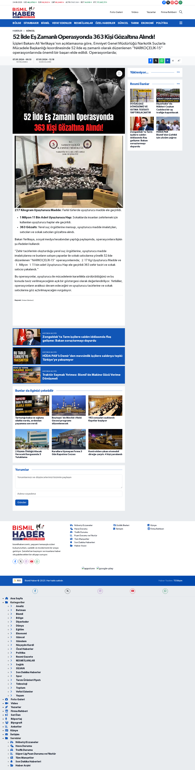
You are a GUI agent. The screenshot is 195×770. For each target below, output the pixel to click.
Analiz (20, 606)
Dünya (20, 625)
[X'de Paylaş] (155, 60)
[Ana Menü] (180, 23)
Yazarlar (151, 12)
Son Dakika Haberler (28, 672)
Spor (19, 676)
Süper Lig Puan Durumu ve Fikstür (36, 753)
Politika (20, 653)
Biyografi (16, 722)
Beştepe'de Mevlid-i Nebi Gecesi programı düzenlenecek (67, 421)
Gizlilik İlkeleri (122, 525)
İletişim (119, 529)
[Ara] (180, 12)
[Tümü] (178, 72)
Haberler (17, 31)
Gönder (21, 502)
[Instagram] (26, 561)
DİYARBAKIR (31, 23)
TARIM (135, 23)
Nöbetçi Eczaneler (83, 525)
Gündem (21, 641)
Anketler (16, 726)
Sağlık (20, 664)
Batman (21, 610)
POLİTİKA (162, 23)
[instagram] (100, 591)
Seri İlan (15, 715)
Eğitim (20, 629)
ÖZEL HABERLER (105, 23)
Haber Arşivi (80, 546)
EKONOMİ (147, 23)
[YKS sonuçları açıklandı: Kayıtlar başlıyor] (105, 405)
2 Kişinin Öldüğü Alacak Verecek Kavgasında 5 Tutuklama (28, 454)
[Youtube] (31, 561)
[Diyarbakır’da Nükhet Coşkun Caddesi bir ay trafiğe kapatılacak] (168, 95)
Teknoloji (21, 684)
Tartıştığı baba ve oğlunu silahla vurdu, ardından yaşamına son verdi (29, 421)
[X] (20, 561)
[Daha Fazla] (167, 60)
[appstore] (88, 568)
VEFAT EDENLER (61, 23)
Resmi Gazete (24, 656)
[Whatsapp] (37, 561)
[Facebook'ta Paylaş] (150, 60)
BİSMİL (45, 23)
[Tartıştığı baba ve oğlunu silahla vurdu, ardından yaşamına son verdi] (32, 405)
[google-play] (105, 568)
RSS (19, 580)
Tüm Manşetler (81, 539)
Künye (154, 525)
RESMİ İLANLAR (83, 23)
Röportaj (16, 719)
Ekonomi (21, 633)
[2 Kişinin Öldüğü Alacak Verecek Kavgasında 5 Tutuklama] (32, 439)
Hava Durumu (80, 529)
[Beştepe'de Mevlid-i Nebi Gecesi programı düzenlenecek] (69, 405)
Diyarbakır (22, 621)
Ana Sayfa (16, 598)
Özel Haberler (24, 649)
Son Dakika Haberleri (84, 542)
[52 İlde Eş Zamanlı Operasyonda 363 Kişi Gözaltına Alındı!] (69, 101)
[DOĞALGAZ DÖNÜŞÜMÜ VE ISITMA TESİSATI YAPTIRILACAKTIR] (142, 95)
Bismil (19, 614)
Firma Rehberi (169, 12)
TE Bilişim (178, 580)
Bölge (19, 618)
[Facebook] (15, 561)
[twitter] (67, 591)
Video (134, 12)
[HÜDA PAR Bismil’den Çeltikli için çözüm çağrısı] (168, 123)
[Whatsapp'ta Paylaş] (161, 60)
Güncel (30, 31)
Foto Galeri (116, 12)
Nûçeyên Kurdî (25, 645)
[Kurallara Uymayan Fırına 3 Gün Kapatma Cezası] (69, 439)
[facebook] (35, 591)
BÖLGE (17, 23)
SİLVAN (20, 668)
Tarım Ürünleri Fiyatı (28, 680)
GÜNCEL (123, 23)
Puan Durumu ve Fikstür (85, 535)
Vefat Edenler (24, 691)
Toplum (20, 688)
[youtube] (132, 591)
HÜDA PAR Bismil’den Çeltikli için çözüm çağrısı (166, 135)
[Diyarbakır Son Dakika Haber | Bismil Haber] (24, 12)
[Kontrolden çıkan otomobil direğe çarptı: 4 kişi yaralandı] (105, 439)
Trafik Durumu (81, 532)
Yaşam (20, 695)
